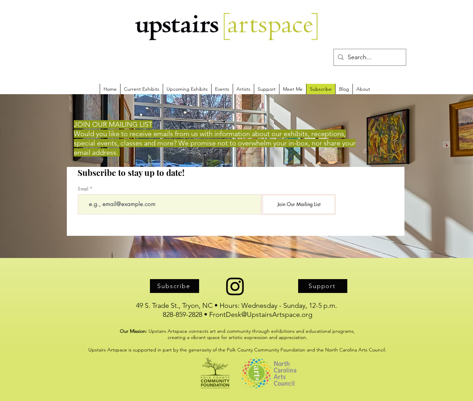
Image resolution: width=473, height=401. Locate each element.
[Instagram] (235, 286)
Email (83, 189)
